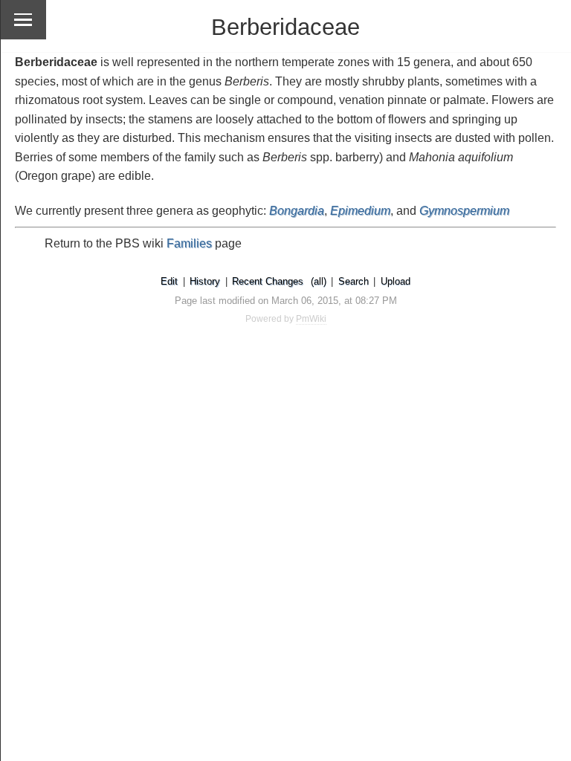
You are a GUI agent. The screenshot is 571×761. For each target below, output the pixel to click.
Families (189, 243)
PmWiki (311, 319)
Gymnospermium (464, 210)
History (205, 281)
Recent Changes (267, 281)
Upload (395, 281)
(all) (318, 281)
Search (353, 281)
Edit (169, 281)
